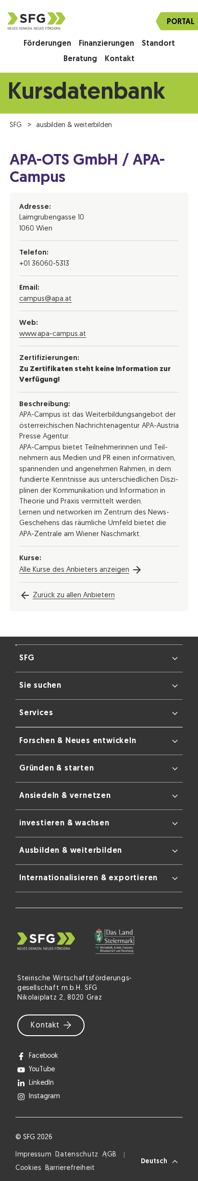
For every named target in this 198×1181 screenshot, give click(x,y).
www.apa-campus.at (52, 334)
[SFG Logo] (99, 21)
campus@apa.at (45, 299)
